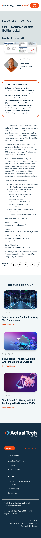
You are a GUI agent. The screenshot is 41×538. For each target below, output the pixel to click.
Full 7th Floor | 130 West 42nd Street (23, 523)
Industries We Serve (16, 461)
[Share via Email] (26, 264)
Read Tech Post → (9, 325)
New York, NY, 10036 (29, 526)
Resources (9, 21)
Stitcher (19, 257)
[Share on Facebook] (13, 264)
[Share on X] (19, 264)
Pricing (26, 5)
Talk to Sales (34, 5)
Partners (11, 465)
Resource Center (15, 469)
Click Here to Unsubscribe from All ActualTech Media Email (17, 504)
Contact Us (9, 448)
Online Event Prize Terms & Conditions (19, 483)
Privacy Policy (13, 489)
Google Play (9, 257)
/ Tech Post (25, 21)
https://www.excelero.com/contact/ (18, 247)
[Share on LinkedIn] (32, 264)
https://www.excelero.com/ (15, 225)
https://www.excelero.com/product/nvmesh (21, 232)
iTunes (33, 254)
